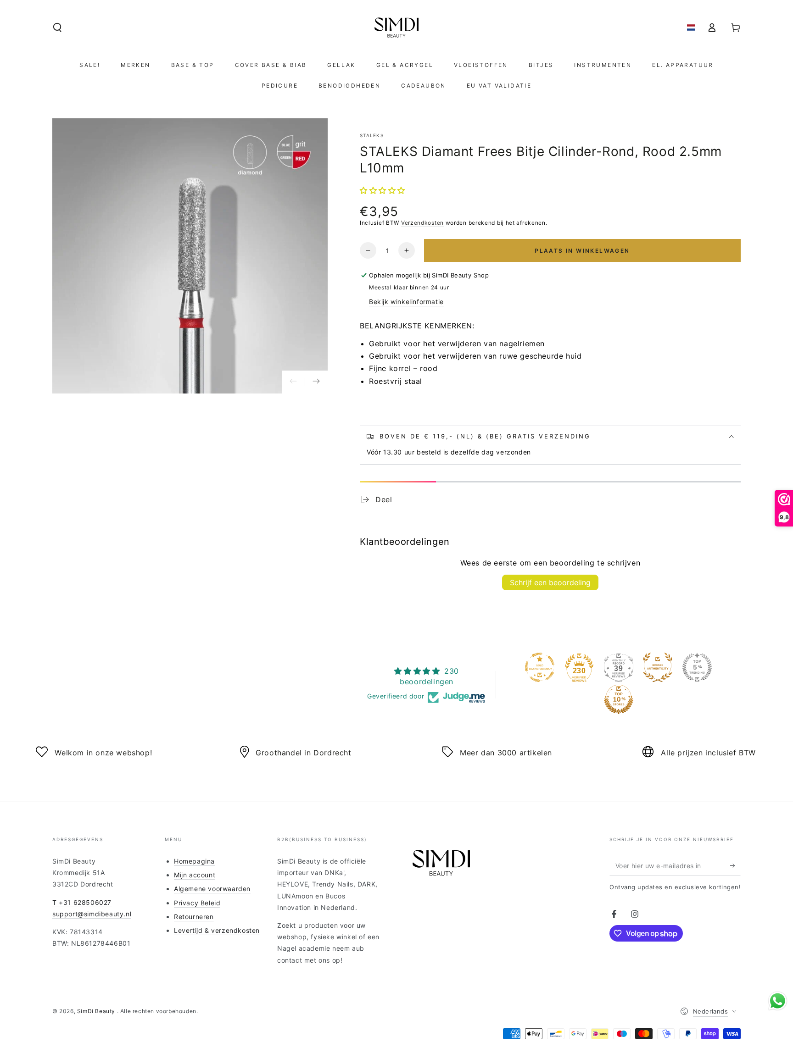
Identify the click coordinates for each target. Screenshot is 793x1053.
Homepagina (194, 861)
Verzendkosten (422, 222)
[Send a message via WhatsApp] (777, 1001)
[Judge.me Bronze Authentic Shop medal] (657, 667)
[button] (57, 27)
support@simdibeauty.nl (91, 914)
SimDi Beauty (97, 1011)
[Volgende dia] (316, 382)
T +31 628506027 (82, 902)
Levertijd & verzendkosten (217, 930)
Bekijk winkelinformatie (406, 301)
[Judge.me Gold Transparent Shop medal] (539, 667)
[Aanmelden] (735, 865)
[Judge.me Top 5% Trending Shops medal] (697, 667)
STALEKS (372, 135)
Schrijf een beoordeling (550, 582)
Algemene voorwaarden (212, 888)
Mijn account (194, 875)
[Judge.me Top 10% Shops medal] (618, 699)
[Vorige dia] (293, 382)
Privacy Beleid (197, 903)
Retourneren (194, 916)
